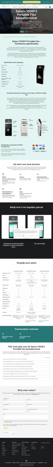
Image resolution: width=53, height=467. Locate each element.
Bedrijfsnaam (5, 409)
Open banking (24, 448)
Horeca (22, 177)
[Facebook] (42, 448)
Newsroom (39, 4)
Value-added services (15, 450)
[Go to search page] (50, 7)
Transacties (13, 448)
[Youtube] (44, 448)
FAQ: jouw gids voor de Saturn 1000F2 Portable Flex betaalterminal (26, 347)
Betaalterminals (14, 447)
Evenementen (33, 447)
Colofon (45, 462)
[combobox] (38, 411)
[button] (13, 227)
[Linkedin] (41, 448)
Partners (12, 4)
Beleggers (24, 4)
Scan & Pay (13, 454)
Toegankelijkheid (40, 462)
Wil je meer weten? (26, 390)
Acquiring (23, 445)
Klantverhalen (33, 448)
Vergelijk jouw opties (26, 263)
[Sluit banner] (50, 2)
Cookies (22, 462)
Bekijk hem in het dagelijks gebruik (26, 207)
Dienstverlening (42, 177)
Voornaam (5, 399)
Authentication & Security (26, 450)
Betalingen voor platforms (16, 445)
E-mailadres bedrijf (6, 404)
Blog (32, 445)
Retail (4, 177)
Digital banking (24, 451)
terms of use (21, 424)
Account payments (24, 447)
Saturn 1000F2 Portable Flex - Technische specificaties (26, 42)
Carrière (16, 4)
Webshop (49, 4)
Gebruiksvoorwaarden (16, 462)
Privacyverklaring (8, 462)
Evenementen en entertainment (7, 192)
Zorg (21, 192)
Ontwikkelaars (20, 4)
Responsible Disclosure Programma (30, 462)
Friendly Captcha (13, 433)
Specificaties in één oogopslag (13, 62)
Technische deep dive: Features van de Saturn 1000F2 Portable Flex (26, 94)
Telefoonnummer (29, 404)
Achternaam (29, 399)
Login (46, 4)
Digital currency (24, 453)
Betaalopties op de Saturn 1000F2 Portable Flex (12, 146)
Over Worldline (34, 4)
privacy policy (15, 425)
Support (43, 4)
